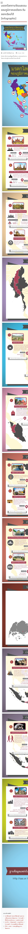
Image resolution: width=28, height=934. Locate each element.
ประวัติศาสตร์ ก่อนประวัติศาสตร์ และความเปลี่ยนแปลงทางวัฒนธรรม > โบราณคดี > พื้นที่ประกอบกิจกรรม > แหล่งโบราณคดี (14, 918)
